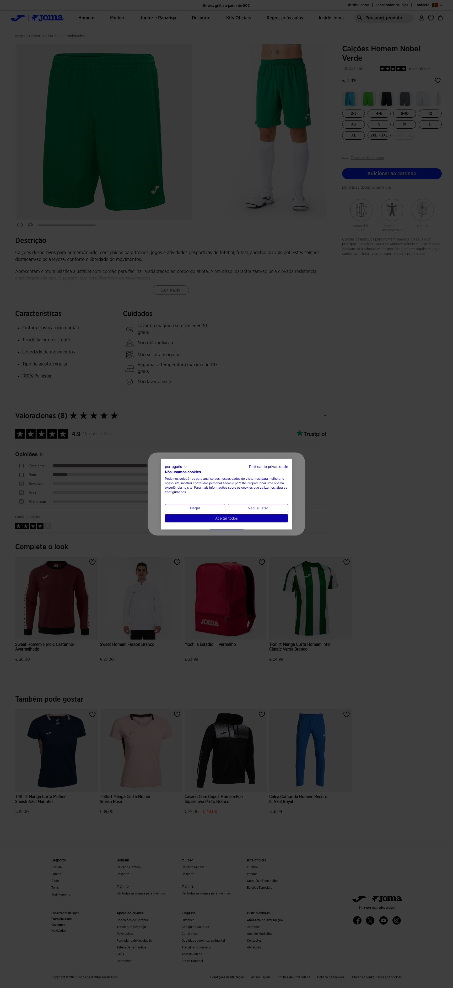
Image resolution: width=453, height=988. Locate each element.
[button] (176, 466)
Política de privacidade (268, 466)
